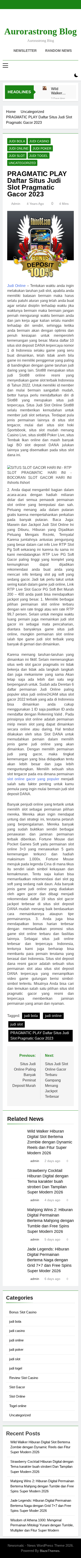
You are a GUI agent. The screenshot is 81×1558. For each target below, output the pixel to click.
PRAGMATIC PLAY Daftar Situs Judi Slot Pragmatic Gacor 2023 (39, 1035)
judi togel (38, 155)
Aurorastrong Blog (40, 31)
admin (15, 203)
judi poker (42, 148)
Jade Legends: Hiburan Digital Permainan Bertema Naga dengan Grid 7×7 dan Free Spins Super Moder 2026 (49, 1260)
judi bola (17, 141)
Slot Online (17, 1396)
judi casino (39, 141)
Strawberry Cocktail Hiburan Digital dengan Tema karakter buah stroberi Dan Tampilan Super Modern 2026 (47, 1181)
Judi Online (16, 286)
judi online (18, 148)
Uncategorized (22, 163)
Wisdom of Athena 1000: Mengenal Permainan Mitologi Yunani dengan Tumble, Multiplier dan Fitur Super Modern (42, 1525)
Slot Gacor (17, 1387)
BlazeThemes (49, 1551)
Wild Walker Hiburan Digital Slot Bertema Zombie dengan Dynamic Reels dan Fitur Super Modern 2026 (60, 91)
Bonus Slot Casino (22, 1312)
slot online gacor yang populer (33, 779)
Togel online (17, 1406)
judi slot (17, 155)
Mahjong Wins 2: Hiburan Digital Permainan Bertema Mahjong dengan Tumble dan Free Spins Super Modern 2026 (50, 1220)
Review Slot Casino (23, 1378)
